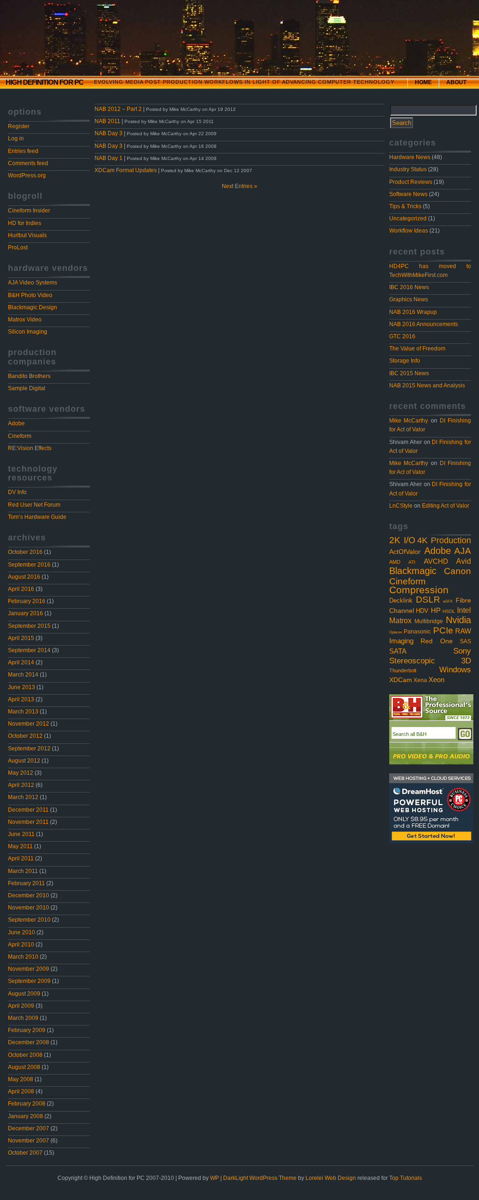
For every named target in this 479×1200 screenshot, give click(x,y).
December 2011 (28, 810)
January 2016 (25, 613)
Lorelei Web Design (330, 1178)
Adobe (16, 423)
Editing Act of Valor (445, 505)
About (456, 82)
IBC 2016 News (409, 287)
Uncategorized (408, 218)
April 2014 (21, 662)
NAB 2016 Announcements (423, 324)
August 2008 (24, 1067)
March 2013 (23, 711)
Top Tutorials (405, 1178)
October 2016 (25, 552)
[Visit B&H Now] (431, 708)
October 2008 (25, 1055)
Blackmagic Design (32, 307)
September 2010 (29, 919)
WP (214, 1178)
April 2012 (21, 785)
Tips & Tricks (405, 206)
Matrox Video (25, 319)
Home (423, 82)
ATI (411, 562)
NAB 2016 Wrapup (413, 312)
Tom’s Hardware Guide (37, 517)
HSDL (449, 611)
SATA (397, 651)
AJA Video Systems (32, 282)
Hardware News (409, 157)
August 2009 (24, 993)
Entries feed (23, 151)
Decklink (401, 600)
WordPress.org (27, 175)
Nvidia (458, 620)
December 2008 (28, 1042)
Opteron (395, 632)
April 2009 (21, 1006)
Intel (464, 610)
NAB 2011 (107, 121)
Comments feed (28, 163)
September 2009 (29, 981)
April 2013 (21, 699)
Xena (420, 680)
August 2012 (24, 760)
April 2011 (21, 858)
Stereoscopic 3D (430, 660)
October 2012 (25, 736)
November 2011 (28, 822)
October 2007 (25, 1152)
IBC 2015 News (409, 373)
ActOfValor (405, 551)
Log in (16, 138)
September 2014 (29, 650)
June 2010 (21, 932)
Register (18, 126)
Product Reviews (410, 182)
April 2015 (21, 638)
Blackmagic (412, 571)
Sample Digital (26, 388)
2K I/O (402, 540)
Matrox (400, 620)
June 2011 (21, 834)
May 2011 (20, 846)
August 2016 (24, 577)
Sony (462, 650)
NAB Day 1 (108, 158)
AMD (394, 562)
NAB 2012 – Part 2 (118, 109)
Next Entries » (239, 186)
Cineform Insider (29, 210)
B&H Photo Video (30, 295)
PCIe (443, 630)
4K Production (444, 540)
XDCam (400, 680)
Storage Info (404, 360)
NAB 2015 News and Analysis (427, 385)
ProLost (18, 247)
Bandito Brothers (29, 376)
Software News (408, 194)
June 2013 (21, 687)
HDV (422, 610)
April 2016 (21, 589)
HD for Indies (24, 223)
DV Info (17, 492)
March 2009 (23, 1018)
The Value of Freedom (417, 348)
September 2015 (29, 626)
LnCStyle (401, 505)
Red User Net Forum (34, 505)
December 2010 (28, 895)
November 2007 (28, 1140)
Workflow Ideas (408, 230)
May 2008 (20, 1079)
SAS (465, 641)
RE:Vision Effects (29, 448)
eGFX (447, 601)
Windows (455, 669)
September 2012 (29, 748)
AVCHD (436, 561)
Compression (419, 590)
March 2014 (23, 674)
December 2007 (28, 1128)
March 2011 (23, 871)
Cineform (19, 436)
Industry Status (408, 169)
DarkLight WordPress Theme (260, 1178)
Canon (457, 571)
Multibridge (428, 621)
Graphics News (408, 299)
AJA (462, 551)
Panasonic (417, 631)
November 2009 (28, 969)
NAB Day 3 (108, 133)
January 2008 (25, 1116)
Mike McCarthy (408, 420)
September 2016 (29, 564)
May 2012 (20, 773)
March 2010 (23, 956)
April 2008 (21, 1091)
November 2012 (28, 723)
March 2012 (23, 797)
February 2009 (26, 1030)
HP (436, 610)
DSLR (428, 599)
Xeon (436, 680)
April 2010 (21, 944)
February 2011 (26, 883)
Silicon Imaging (27, 331)
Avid (463, 561)
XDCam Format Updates (125, 170)
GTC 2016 (402, 336)
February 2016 (26, 601)
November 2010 (28, 907)
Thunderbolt (402, 670)
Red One (437, 641)
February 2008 (26, 1103)
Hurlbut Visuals (27, 235)
